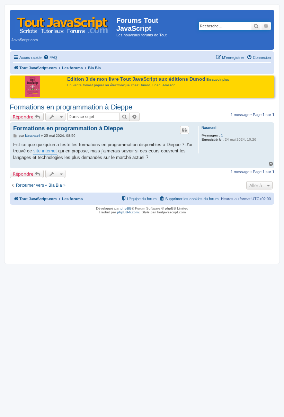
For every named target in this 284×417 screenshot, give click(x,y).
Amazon (169, 85)
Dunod (145, 85)
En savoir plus (217, 79)
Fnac (156, 85)
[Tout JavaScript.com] (63, 22)
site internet (45, 150)
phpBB (126, 208)
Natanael (209, 128)
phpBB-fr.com (128, 212)
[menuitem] (50, 57)
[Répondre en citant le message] (184, 130)
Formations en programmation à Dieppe (71, 107)
